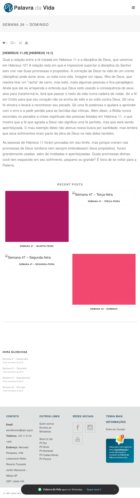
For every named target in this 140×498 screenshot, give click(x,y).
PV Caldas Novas (48, 455)
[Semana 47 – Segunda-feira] (37, 257)
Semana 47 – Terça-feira (104, 201)
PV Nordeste (46, 450)
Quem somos (46, 423)
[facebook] (78, 427)
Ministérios (45, 431)
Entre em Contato (115, 429)
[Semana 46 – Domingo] (104, 279)
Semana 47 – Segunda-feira (37, 264)
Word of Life (46, 439)
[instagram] (90, 427)
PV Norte (44, 447)
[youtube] (78, 439)
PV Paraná (45, 459)
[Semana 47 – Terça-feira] (104, 194)
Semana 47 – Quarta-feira (37, 246)
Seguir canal (93, 489)
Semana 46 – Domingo (104, 308)
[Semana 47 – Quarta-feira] (37, 216)
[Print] (28, 42)
